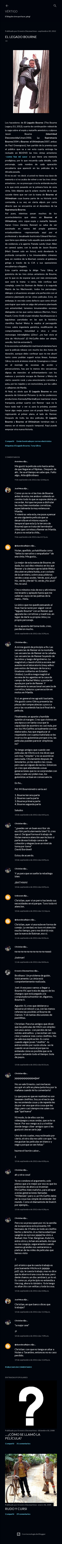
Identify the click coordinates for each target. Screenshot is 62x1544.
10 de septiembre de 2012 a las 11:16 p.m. (32, 911)
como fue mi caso (16, 156)
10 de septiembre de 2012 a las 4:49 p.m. (32, 860)
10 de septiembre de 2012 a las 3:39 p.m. (32, 633)
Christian (19, 642)
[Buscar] (55, 5)
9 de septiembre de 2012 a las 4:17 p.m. (31, 537)
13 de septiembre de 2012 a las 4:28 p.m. (32, 1209)
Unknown (19, 895)
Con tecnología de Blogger (33, 1534)
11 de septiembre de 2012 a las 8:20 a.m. (32, 938)
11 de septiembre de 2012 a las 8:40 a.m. (32, 962)
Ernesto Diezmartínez (24, 971)
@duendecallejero (23, 546)
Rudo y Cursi (16, 1509)
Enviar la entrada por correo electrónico (34, 441)
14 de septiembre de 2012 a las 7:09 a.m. (32, 1336)
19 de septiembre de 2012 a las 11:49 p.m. (32, 1360)
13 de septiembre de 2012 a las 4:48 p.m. (32, 1291)
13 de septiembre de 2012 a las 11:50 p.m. (32, 1312)
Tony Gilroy (36, 445)
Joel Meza (19, 488)
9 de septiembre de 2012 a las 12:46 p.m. (32, 480)
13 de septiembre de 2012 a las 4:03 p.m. (32, 1161)
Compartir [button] (9, 441)
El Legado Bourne (22, 445)
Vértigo (11, 11)
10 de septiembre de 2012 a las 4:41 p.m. (32, 815)
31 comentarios (23, 1443)
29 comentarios (23, 1514)
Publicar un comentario (18, 1367)
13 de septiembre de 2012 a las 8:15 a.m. (32, 1064)
